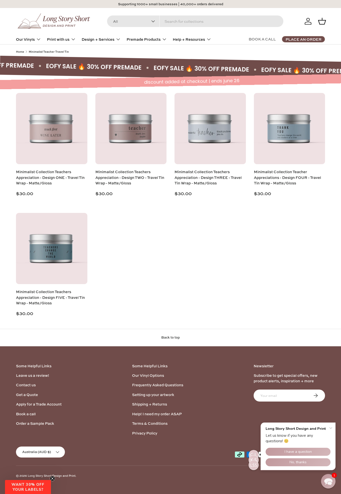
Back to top (170, 337)
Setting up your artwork (153, 394)
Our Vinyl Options (148, 375)
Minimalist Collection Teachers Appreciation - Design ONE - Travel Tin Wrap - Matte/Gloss (50, 177)
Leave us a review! (32, 375)
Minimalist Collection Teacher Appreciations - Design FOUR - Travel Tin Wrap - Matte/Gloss (287, 177)
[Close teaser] (52, 478)
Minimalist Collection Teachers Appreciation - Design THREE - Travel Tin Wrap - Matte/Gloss (208, 177)
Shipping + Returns (149, 404)
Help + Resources (189, 39)
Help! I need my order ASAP (157, 414)
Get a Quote (27, 394)
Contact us (26, 385)
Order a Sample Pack (35, 423)
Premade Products (144, 39)
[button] (28, 487)
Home (20, 51)
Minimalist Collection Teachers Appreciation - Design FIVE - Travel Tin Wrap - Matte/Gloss (50, 297)
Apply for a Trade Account (39, 404)
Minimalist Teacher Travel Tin (49, 51)
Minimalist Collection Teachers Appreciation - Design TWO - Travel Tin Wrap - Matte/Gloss (129, 177)
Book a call (26, 414)
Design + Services (98, 39)
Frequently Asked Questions (157, 385)
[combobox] (195, 21)
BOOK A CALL (262, 39)
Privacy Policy (144, 433)
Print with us (58, 39)
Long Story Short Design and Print (51, 476)
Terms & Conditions (150, 423)
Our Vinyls (25, 39)
